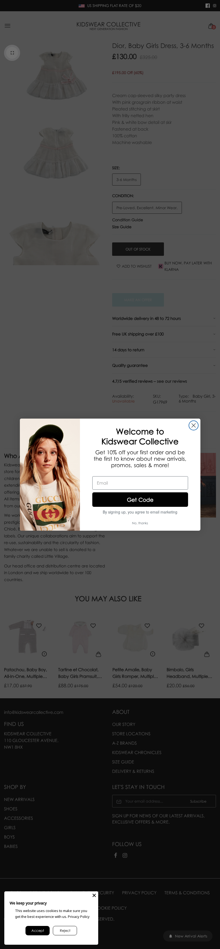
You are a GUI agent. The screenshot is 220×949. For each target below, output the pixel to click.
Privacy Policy (79, 916)
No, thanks (140, 523)
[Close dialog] (193, 425)
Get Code (140, 499)
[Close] (94, 895)
